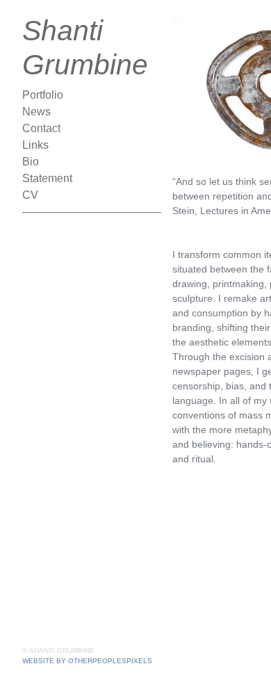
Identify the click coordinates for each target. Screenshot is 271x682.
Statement (47, 178)
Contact (41, 128)
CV (30, 195)
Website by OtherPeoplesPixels (87, 661)
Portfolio (42, 95)
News (36, 111)
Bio (30, 162)
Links (35, 145)
